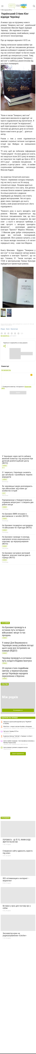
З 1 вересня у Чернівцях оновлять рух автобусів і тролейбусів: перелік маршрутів (17, 474)
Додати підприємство (18, 753)
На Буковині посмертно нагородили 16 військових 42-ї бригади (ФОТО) (17, 526)
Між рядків (10, 697)
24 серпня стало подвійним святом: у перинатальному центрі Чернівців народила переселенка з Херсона (15, 672)
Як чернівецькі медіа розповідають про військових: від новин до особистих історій (17, 488)
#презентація (14, 329)
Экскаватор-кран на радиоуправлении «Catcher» (14, 934)
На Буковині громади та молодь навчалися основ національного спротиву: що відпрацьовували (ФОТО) (16, 540)
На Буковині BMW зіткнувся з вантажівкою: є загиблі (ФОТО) (15, 515)
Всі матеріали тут (18, 710)
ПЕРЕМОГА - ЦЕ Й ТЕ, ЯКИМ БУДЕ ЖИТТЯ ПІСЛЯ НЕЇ (17, 841)
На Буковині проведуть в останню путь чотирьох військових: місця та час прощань (14, 631)
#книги (8, 329)
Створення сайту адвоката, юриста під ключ (17, 852)
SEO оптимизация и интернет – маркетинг (16, 879)
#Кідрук (3, 329)
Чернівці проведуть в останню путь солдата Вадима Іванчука (17, 659)
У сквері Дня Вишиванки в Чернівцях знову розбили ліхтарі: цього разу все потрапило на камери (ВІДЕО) (18, 646)
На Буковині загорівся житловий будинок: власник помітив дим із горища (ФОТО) (16, 555)
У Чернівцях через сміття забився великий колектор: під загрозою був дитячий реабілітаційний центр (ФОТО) (17, 459)
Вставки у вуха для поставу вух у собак (17, 907)
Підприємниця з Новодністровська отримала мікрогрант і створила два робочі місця (17, 502)
